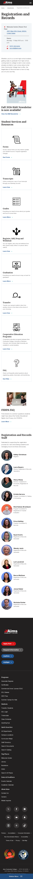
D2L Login (4, 712)
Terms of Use (9, 840)
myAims (6, 656)
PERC (3, 769)
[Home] (10, 631)
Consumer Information (24, 833)
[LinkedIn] (8, 817)
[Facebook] (16, 809)
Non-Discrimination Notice (11, 836)
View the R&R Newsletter (9, 114)
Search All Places (7, 773)
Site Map (24, 840)
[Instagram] (24, 809)
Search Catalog (6, 750)
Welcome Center (6, 758)
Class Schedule (6, 719)
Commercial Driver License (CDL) (12, 688)
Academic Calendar (7, 785)
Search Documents (7, 746)
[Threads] (16, 825)
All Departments (6, 731)
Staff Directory (6, 742)
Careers (3, 797)
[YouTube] (16, 817)
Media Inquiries (6, 800)
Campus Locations (7, 735)
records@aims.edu (15, 48)
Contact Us (5, 793)
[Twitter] (8, 809)
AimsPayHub (5, 723)
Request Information (11, 650)
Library (3, 762)
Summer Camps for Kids (9, 700)
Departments (10, 8)
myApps (6, 662)
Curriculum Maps (7, 738)
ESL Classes (5, 692)
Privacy (18, 840)
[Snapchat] (24, 817)
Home (2, 8)
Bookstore (4, 765)
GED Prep (4, 696)
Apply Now (7, 644)
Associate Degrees (7, 681)
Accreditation (11, 833)
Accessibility (24, 836)
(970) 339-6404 (14, 46)
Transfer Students (7, 708)
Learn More (5, 421)
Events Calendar (6, 781)
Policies (3, 833)
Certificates (4, 685)
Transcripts (5, 715)
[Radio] (8, 825)
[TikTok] (24, 825)
